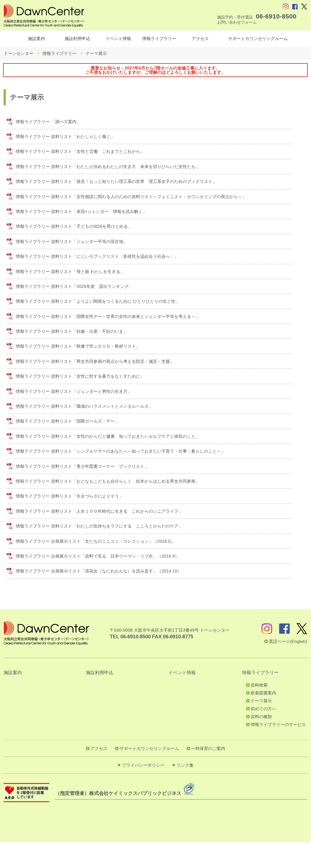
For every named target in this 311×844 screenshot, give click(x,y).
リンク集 (185, 765)
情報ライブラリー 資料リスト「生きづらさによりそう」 (69, 496)
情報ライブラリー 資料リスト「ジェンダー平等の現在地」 (71, 241)
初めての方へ (263, 708)
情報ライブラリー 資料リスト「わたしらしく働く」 (65, 136)
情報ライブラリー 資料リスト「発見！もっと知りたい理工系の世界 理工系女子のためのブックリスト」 (116, 181)
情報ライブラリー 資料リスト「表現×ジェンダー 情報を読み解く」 (81, 211)
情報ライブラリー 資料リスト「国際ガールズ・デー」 (67, 421)
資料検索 (259, 685)
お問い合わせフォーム (237, 22)
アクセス (200, 38)
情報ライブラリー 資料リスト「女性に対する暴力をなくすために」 (80, 376)
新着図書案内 (263, 692)
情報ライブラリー (159, 38)
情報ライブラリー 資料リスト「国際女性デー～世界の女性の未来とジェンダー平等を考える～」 (108, 316)
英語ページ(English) (288, 641)
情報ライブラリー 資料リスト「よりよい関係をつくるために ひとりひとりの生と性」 (98, 301)
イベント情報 (118, 38)
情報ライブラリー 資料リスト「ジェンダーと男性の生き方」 (74, 391)
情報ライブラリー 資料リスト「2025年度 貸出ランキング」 (74, 286)
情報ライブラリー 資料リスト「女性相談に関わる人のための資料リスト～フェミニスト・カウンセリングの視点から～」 (131, 196)
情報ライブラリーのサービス (278, 724)
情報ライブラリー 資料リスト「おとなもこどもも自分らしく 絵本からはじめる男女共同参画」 (108, 481)
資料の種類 (261, 716)
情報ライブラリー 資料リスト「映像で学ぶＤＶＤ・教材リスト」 (78, 346)
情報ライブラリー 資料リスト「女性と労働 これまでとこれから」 (80, 151)
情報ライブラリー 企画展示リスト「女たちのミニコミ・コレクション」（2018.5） (95, 541)
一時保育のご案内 (208, 748)
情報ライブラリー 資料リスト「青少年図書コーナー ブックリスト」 (82, 466)
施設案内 (36, 38)
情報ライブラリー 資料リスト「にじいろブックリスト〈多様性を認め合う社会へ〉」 (97, 256)
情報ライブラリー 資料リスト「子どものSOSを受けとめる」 (74, 226)
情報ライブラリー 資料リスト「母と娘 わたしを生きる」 (70, 271)
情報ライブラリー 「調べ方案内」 (48, 121)
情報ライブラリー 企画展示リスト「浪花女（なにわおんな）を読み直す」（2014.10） (98, 571)
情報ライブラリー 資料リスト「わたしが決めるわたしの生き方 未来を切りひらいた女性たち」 (108, 166)
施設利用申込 (77, 38)
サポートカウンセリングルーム (258, 38)
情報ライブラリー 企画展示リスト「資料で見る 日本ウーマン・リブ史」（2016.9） (97, 556)
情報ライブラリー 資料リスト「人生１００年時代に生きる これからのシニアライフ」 (99, 511)
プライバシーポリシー (143, 765)
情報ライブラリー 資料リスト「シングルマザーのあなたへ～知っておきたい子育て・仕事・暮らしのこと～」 (120, 451)
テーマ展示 (261, 700)
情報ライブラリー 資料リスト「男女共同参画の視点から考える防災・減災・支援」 (95, 361)
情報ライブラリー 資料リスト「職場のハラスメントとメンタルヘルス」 (84, 406)
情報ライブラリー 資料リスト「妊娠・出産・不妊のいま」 (71, 331)
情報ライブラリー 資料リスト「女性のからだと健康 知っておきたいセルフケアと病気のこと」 (108, 436)
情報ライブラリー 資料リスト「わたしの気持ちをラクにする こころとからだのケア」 (99, 526)
